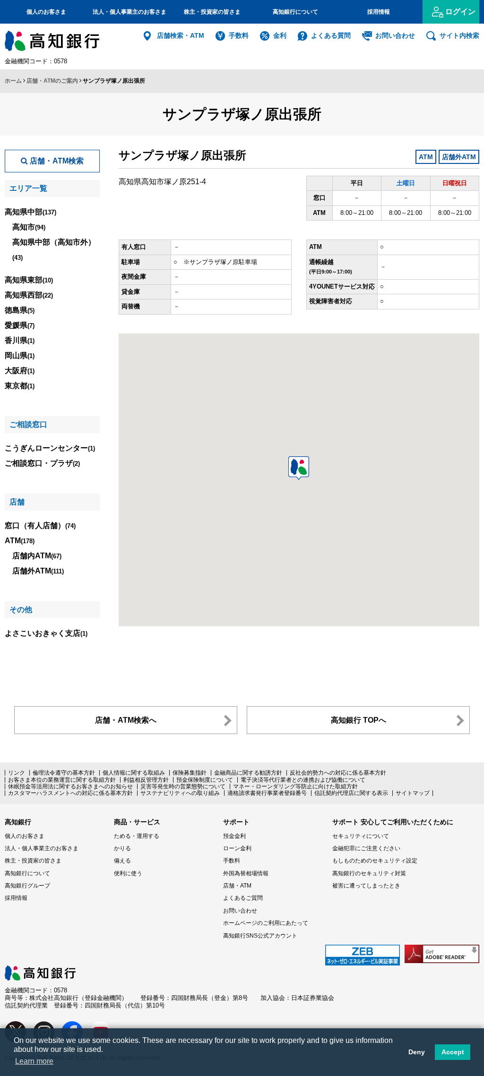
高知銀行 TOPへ (358, 720)
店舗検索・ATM (180, 35)
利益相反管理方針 (146, 780)
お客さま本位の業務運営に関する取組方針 (62, 780)
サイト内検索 (459, 35)
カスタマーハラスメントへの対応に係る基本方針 (70, 793)
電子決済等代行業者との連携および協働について (303, 780)
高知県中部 (30, 212)
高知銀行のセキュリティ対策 (369, 873)
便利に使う (128, 873)
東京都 (20, 386)
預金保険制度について (204, 780)
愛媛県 (20, 325)
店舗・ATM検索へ (125, 720)
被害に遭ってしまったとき (366, 885)
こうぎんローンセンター (50, 448)
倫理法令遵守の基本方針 (64, 773)
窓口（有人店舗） (40, 525)
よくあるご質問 (243, 898)
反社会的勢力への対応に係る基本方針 (338, 773)
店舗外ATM (38, 571)
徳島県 (20, 310)
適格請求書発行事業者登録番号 (267, 793)
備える (122, 860)
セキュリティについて (360, 836)
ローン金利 (237, 848)
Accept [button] (452, 1052)
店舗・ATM (237, 885)
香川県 (20, 340)
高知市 (28, 227)
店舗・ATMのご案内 (52, 80)
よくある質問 (331, 35)
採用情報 (378, 12)
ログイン (460, 12)
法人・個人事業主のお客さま (129, 12)
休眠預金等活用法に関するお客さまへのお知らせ (70, 786)
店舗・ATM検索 (56, 161)
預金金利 (234, 836)
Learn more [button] (34, 1061)
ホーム (13, 80)
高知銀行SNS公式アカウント (260, 935)
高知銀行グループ (27, 885)
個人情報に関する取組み (134, 773)
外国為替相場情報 (245, 873)
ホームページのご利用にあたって (265, 923)
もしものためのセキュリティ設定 (374, 860)
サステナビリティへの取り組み (180, 793)
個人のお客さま (46, 12)
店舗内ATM (36, 556)
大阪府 (20, 371)
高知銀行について (295, 12)
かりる (122, 848)
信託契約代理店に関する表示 (351, 793)
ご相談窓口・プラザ (42, 463)
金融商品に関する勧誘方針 (248, 773)
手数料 (239, 35)
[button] (299, 468)
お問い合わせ (395, 35)
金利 (279, 35)
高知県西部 (29, 295)
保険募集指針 (190, 773)
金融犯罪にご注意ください (366, 848)
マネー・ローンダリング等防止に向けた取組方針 (295, 786)
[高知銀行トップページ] (40, 970)
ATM (20, 541)
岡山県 (20, 355)
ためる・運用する (136, 836)
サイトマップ (413, 793)
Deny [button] (416, 1052)
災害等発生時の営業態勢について (182, 786)
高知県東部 (29, 280)
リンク (16, 773)
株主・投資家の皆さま (212, 12)
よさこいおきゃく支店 (46, 633)
